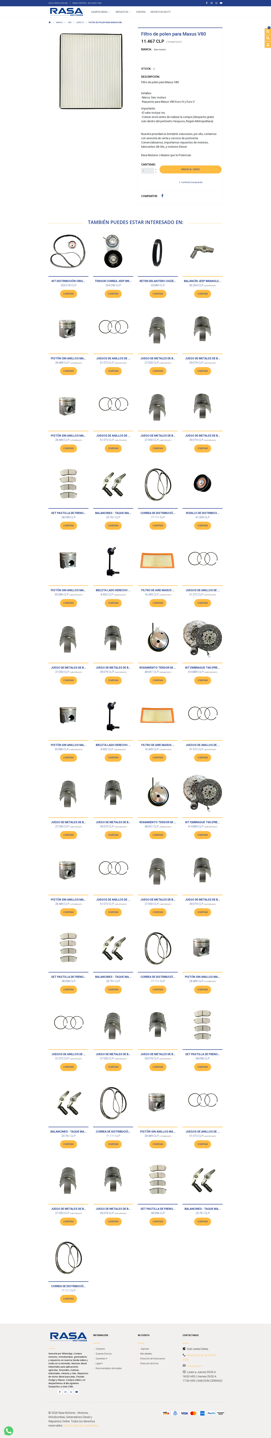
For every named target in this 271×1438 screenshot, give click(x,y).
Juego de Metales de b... (157, 358)
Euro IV (80, 22)
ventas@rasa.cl (194, 1366)
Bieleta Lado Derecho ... (113, 590)
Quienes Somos (104, 1353)
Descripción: (150, 76)
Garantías (100, 1358)
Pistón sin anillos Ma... (68, 358)
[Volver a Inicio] (49, 23)
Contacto (100, 1349)
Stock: (146, 68)
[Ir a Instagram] (211, 3)
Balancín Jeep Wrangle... (202, 281)
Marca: (146, 49)
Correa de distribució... (158, 513)
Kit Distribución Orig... (68, 281)
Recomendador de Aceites (109, 1368)
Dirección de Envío (149, 1363)
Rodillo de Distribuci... (202, 513)
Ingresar (144, 1349)
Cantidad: (148, 164)
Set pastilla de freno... (68, 513)
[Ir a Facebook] (206, 3)
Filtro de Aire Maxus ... (158, 590)
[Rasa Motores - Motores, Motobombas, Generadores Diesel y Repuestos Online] (66, 11)
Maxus (59, 22)
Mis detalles (146, 1353)
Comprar (68, 294)
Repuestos (122, 12)
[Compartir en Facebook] (162, 196)
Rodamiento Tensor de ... (157, 667)
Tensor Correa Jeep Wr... (113, 281)
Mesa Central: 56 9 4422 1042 (86, 3)
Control (141, 12)
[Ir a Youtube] (221, 3)
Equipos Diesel (99, 12)
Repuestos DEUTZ (161, 12)
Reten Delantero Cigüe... (158, 281)
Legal (98, 1363)
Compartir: (149, 196)
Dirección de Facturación (152, 1358)
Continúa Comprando (191, 182)
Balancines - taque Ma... (113, 513)
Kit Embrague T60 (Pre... (202, 667)
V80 (69, 22)
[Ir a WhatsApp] (216, 3)
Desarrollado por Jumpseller (80, 1425)
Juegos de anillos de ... (113, 358)
